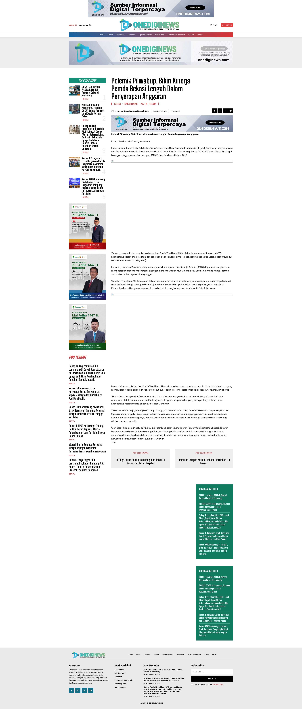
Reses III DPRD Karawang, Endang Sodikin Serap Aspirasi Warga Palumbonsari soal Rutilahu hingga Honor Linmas (87, 431)
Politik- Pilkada (148, 104)
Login (210, 679)
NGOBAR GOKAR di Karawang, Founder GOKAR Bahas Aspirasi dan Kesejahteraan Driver (93, 110)
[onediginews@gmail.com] (113, 111)
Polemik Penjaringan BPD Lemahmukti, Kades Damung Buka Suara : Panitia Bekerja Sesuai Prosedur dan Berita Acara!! (87, 465)
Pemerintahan (131, 104)
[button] (85, 25)
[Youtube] (90, 690)
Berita (85, 99)
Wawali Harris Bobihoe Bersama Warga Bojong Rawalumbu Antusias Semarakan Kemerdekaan (87, 448)
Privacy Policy (218, 684)
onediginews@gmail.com (136, 111)
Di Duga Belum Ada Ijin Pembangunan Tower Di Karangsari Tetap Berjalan (140, 461)
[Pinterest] (225, 110)
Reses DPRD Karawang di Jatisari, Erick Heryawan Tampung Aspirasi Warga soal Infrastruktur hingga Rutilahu (93, 186)
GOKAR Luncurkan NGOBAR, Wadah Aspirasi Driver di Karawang (91, 91)
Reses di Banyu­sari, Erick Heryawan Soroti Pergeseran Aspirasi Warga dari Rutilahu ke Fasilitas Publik (93, 164)
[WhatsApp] (230, 110)
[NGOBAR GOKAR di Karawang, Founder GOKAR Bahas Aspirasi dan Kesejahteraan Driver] (74, 109)
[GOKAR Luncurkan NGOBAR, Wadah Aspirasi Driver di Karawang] (74, 90)
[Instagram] (77, 690)
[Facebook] (214, 110)
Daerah (117, 104)
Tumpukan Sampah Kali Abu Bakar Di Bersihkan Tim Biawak (204, 461)
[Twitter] (220, 110)
